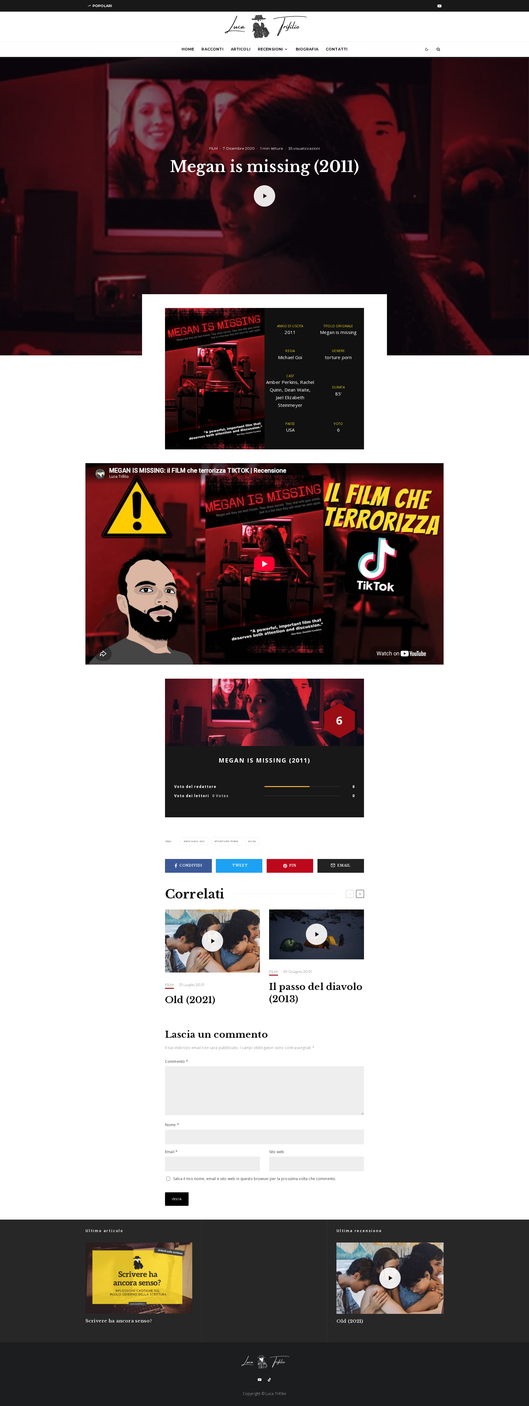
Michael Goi (195, 841)
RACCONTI (212, 49)
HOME (188, 49)
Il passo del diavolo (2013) (315, 993)
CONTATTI (336, 49)
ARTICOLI (240, 49)
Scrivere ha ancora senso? (118, 1321)
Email (171, 1151)
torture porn (227, 841)
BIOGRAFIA (307, 49)
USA (253, 841)
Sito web (276, 1151)
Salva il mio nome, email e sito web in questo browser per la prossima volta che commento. (254, 1178)
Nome (172, 1124)
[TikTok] (269, 1380)
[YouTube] (439, 6)
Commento (176, 1061)
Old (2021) (190, 1000)
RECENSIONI (270, 49)
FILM (213, 148)
